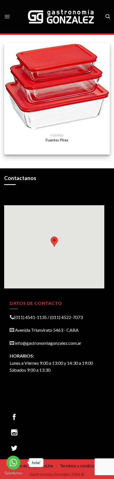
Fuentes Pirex (57, 140)
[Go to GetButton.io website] (13, 473)
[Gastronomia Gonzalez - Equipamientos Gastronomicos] (61, 16)
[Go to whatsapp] (13, 463)
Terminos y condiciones (80, 465)
